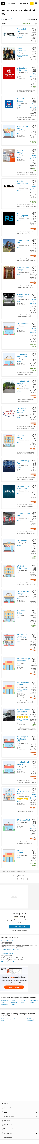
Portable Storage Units (6, 1019)
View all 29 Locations (33, 74)
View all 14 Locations (33, 188)
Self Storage (20, 33)
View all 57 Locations (33, 157)
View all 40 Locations (33, 301)
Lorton (22, 1002)
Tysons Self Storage (7, 953)
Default (32, 19)
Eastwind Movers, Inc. (8, 941)
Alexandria (4, 1000)
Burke (32, 1002)
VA (7, 871)
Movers (27, 72)
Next (28, 879)
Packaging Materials (15, 945)
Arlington (23, 1000)
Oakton (13, 1004)
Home (3, 871)
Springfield (13, 871)
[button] (36, 3)
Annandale (14, 1002)
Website (19, 36)
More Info (19, 37)
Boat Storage (28, 245)
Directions (25, 36)
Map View (7, 19)
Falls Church (34, 1000)
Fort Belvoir (4, 1004)
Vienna (3, 1002)
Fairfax (13, 1000)
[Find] (32, 3)
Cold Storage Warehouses (31, 1019)
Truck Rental (28, 103)
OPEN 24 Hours (28, 24)
